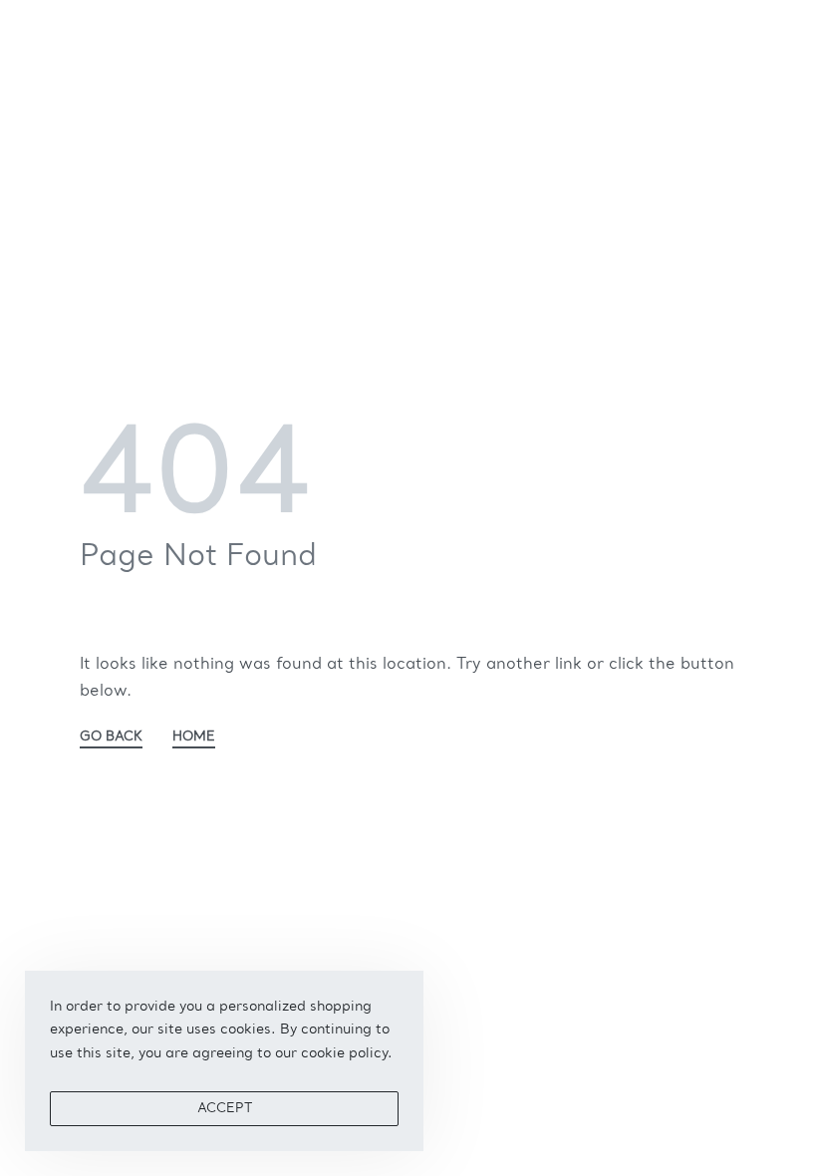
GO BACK (111, 737)
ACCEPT (224, 1108)
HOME (193, 737)
